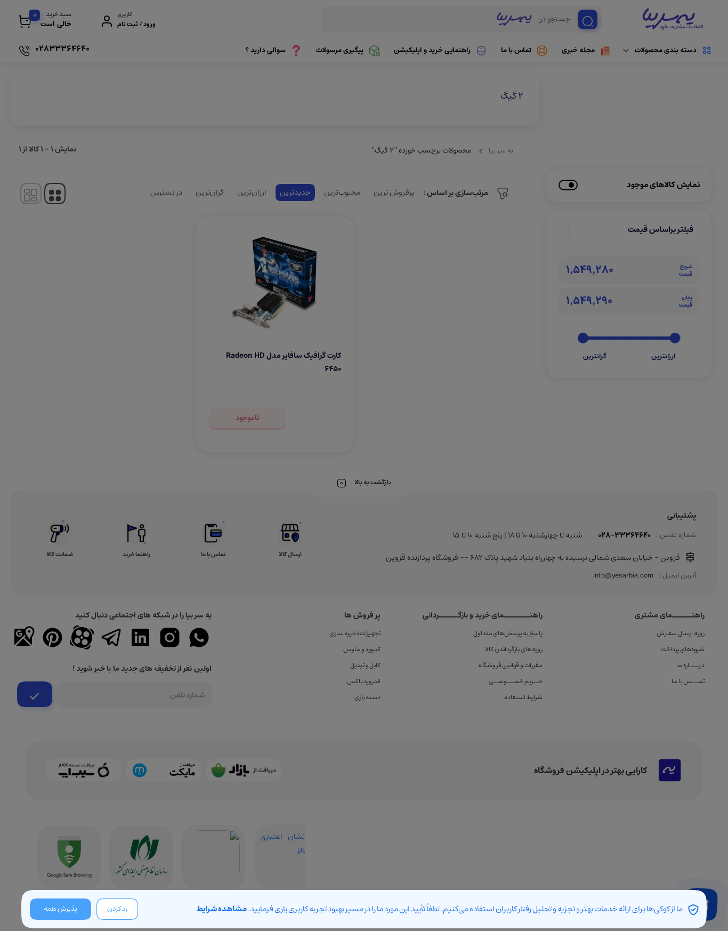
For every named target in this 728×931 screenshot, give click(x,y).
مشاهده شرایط (222, 909)
